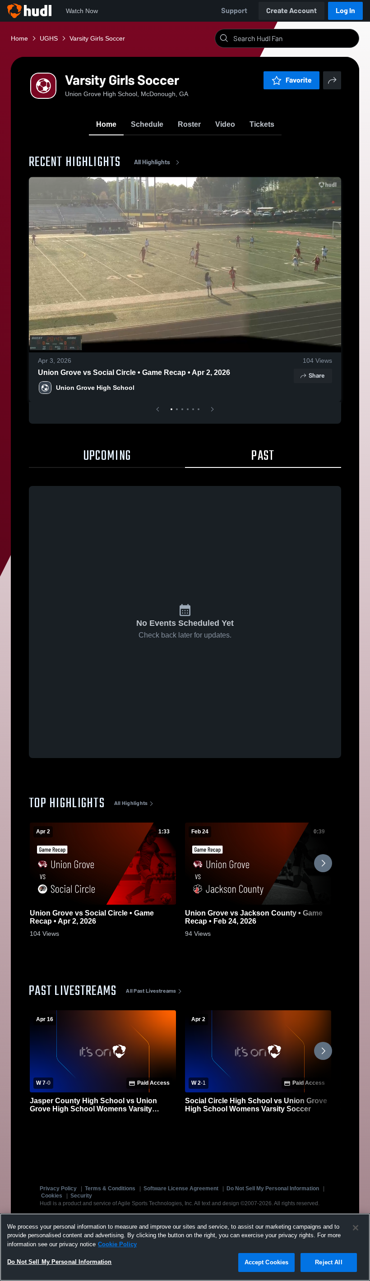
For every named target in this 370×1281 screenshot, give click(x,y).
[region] (185, 1247)
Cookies (51, 1196)
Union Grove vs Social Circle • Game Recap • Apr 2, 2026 (134, 372)
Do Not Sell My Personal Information (273, 1188)
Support (234, 11)
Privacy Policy (58, 1188)
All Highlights (152, 162)
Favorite (299, 80)
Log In (345, 11)
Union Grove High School (95, 387)
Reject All (328, 1262)
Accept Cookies (267, 1262)
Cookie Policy (117, 1244)
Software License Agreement (180, 1188)
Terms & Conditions (110, 1188)
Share (316, 375)
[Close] (355, 1228)
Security (81, 1196)
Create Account (291, 11)
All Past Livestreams (151, 990)
